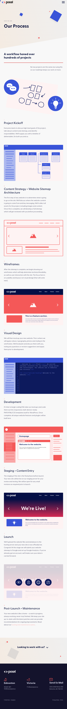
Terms (61, 700)
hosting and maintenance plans (23, 625)
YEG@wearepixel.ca (9, 689)
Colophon (13, 700)
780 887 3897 (7, 687)
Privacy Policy (55, 700)
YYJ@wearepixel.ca (32, 687)
